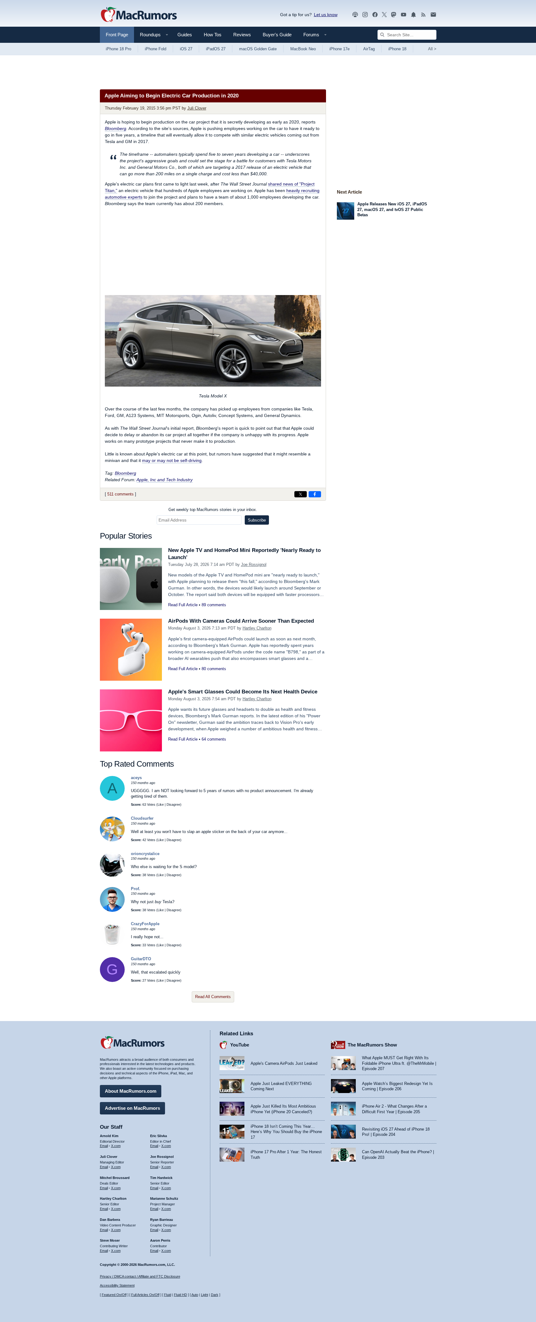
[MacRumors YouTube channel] (403, 14)
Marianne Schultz (164, 1198)
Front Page (117, 34)
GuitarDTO (141, 959)
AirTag (369, 49)
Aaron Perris (160, 1240)
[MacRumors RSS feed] (423, 14)
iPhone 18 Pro (118, 49)
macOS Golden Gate (258, 49)
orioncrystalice (145, 853)
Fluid (167, 1295)
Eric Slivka (158, 1136)
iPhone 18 (397, 49)
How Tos (212, 34)
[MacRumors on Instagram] (365, 14)
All (432, 49)
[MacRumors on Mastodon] (394, 14)
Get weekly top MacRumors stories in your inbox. (212, 509)
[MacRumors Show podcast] (355, 14)
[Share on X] (300, 494)
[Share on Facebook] (315, 494)
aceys (136, 777)
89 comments (214, 605)
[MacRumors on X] (384, 14)
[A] (112, 799)
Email (104, 1146)
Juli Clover (196, 108)
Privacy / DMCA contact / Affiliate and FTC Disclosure (140, 1276)
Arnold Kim (109, 1136)
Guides (184, 34)
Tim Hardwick (161, 1178)
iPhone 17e (339, 49)
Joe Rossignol (253, 564)
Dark (214, 1295)
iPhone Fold (155, 49)
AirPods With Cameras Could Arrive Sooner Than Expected (241, 621)
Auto (194, 1295)
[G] (112, 980)
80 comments (214, 668)
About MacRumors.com (130, 1091)
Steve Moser (110, 1240)
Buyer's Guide (277, 34)
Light (204, 1295)
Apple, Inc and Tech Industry (164, 479)
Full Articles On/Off (145, 1295)
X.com (116, 1146)
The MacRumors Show (372, 1044)
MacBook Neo (303, 49)
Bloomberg (115, 128)
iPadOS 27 (216, 49)
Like (161, 804)
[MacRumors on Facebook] (375, 14)
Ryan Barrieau (161, 1219)
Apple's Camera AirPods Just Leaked (284, 1063)
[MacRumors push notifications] (413, 14)
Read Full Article (183, 605)
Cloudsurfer (142, 818)
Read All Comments (213, 996)
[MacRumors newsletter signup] (433, 14)
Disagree (173, 804)
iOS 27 (186, 49)
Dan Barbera (110, 1219)
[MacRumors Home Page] (138, 15)
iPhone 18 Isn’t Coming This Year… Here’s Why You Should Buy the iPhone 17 (286, 1132)
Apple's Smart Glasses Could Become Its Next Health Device (242, 692)
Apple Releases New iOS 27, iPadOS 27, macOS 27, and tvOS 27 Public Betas (392, 209)
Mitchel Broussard (115, 1178)
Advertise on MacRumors (132, 1108)
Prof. (135, 888)
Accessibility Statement (117, 1285)
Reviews (242, 34)
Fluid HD (180, 1295)
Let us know (325, 14)
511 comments (120, 494)
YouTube (239, 1044)
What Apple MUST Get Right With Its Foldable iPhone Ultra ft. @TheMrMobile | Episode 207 (399, 1063)
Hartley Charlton (257, 628)
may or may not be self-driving (172, 460)
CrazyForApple (145, 923)
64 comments (214, 739)
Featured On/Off (114, 1295)
